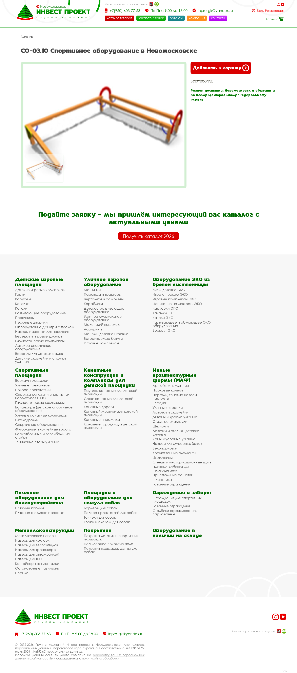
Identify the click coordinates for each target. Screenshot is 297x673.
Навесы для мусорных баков (177, 443)
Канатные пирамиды (102, 419)
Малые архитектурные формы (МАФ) (175, 375)
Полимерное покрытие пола (108, 543)
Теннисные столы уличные (37, 442)
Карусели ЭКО (165, 308)
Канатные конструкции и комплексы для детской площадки (109, 377)
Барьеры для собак (101, 508)
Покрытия (98, 530)
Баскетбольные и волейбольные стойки (42, 435)
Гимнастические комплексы (39, 341)
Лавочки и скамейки (170, 412)
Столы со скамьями (170, 421)
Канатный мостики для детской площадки (111, 413)
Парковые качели (168, 390)
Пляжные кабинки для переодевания (171, 468)
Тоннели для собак (100, 517)
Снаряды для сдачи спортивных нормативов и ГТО (42, 396)
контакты (218, 18)
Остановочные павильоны (37, 568)
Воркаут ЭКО (164, 330)
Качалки (22, 303)
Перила (21, 573)
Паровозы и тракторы (102, 294)
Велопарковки (165, 448)
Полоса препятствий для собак (111, 512)
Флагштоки (162, 479)
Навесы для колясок (32, 540)
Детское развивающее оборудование (104, 310)
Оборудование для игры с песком (45, 327)
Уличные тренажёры (32, 385)
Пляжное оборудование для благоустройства (39, 497)
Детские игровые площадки (39, 282)
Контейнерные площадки (37, 563)
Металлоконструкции (44, 530)
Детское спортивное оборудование (33, 347)
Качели (21, 308)
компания (197, 18)
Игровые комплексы (101, 343)
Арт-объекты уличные (171, 385)
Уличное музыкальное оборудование (103, 318)
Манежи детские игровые (106, 333)
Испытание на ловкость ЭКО (177, 303)
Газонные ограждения (172, 484)
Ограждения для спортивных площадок (177, 499)
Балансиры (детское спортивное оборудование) (44, 408)
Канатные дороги (99, 406)
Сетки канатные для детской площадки (108, 400)
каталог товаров (119, 18)
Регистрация (274, 10)
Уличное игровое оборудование (106, 282)
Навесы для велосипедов (36, 545)
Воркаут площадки (31, 380)
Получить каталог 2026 (148, 236)
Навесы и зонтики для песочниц (42, 331)
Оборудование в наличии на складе (177, 533)
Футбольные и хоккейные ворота (43, 429)
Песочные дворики (31, 322)
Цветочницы (163, 457)
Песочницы (24, 317)
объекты (176, 18)
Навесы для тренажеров (36, 549)
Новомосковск (53, 6)
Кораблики (93, 303)
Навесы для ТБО (28, 559)
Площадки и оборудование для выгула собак (108, 497)
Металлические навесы (35, 535)
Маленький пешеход (102, 324)
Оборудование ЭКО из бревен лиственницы (181, 282)
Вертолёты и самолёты (103, 299)
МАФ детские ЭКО (169, 289)
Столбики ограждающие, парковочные (175, 512)
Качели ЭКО (163, 317)
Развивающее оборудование (40, 313)
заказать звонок (151, 18)
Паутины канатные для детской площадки (110, 392)
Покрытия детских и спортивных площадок (111, 537)
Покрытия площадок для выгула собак (111, 550)
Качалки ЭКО (164, 313)
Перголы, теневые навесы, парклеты (175, 396)
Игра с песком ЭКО (170, 294)
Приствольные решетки (173, 475)
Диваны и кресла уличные (175, 417)
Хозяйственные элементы (174, 453)
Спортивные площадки (31, 372)
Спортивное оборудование (39, 424)
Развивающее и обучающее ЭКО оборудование (182, 324)
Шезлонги (161, 426)
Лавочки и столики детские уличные (176, 432)
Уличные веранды (168, 407)
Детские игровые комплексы (40, 289)
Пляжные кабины (29, 508)
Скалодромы (26, 420)
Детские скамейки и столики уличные (40, 360)
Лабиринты (93, 329)
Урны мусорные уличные (174, 439)
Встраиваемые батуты (103, 338)
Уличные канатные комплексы (41, 415)
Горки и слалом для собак (107, 522)
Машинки (92, 289)
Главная (27, 37)
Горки (20, 294)
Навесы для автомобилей (37, 554)
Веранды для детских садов (39, 353)
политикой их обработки (100, 658)
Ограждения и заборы (182, 492)
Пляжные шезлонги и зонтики (39, 512)
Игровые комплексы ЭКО (174, 299)
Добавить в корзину (217, 67)
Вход (260, 10)
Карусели (23, 299)
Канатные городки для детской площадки (110, 425)
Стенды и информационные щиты (182, 462)
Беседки (160, 403)
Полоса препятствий (33, 389)
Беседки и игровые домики (38, 336)
